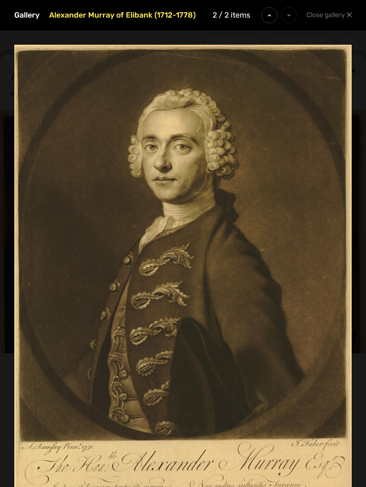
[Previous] (269, 15)
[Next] (289, 15)
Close (325, 15)
